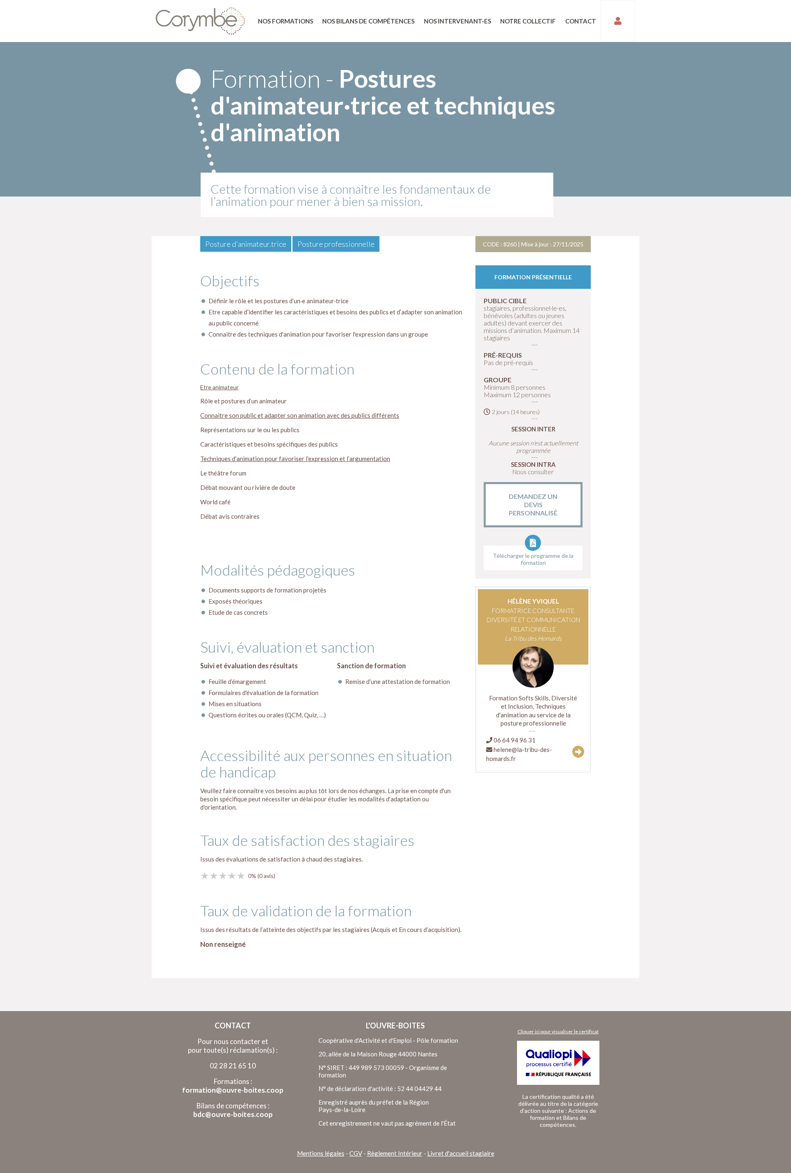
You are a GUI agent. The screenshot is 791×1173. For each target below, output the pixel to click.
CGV (355, 1153)
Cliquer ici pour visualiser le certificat (558, 1031)
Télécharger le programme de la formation (533, 559)
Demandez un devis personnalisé (533, 504)
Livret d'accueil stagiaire (460, 1153)
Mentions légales (320, 1153)
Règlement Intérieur (394, 1153)
